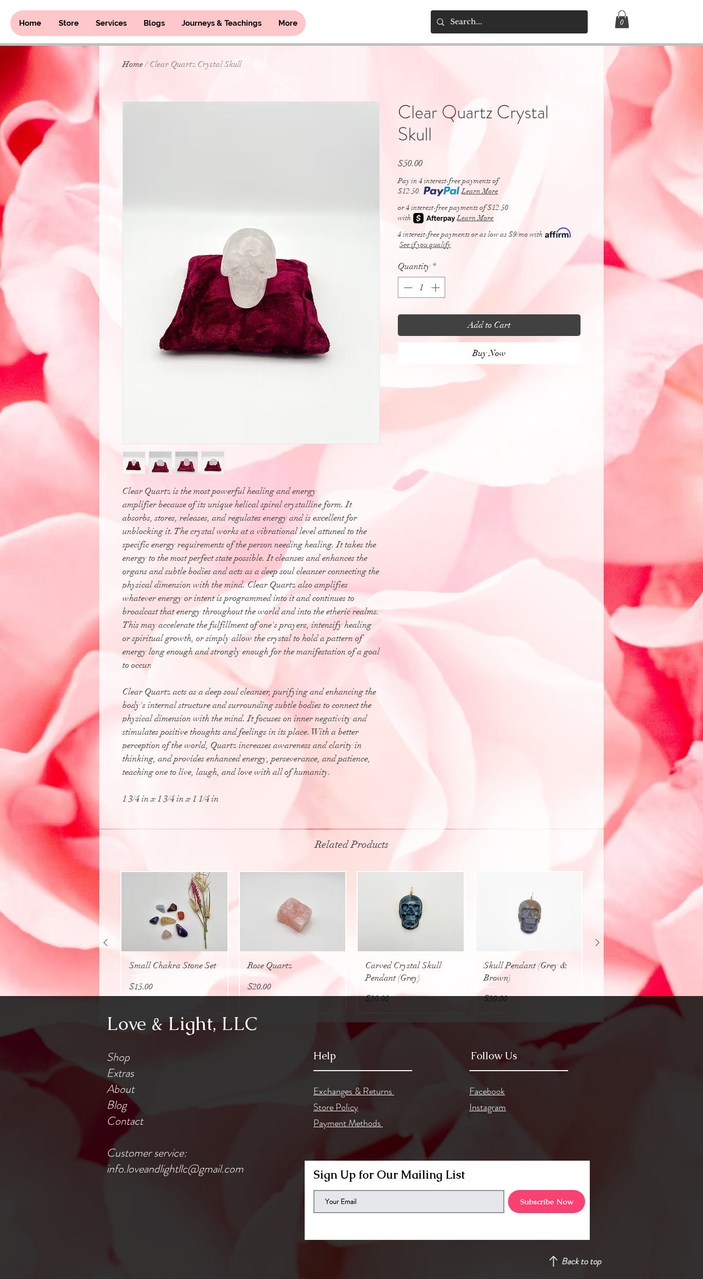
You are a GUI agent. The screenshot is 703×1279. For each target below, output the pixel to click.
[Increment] (436, 287)
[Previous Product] (105, 942)
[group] (351, 942)
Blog (117, 1105)
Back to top (581, 1261)
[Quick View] (174, 911)
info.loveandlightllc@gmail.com (175, 1169)
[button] (621, 19)
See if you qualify (425, 244)
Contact (125, 1121)
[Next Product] (597, 942)
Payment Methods (348, 1123)
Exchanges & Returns (353, 1091)
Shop (118, 1057)
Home (132, 64)
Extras (120, 1073)
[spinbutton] (422, 287)
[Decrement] (407, 287)
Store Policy (335, 1107)
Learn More (480, 191)
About (120, 1089)
